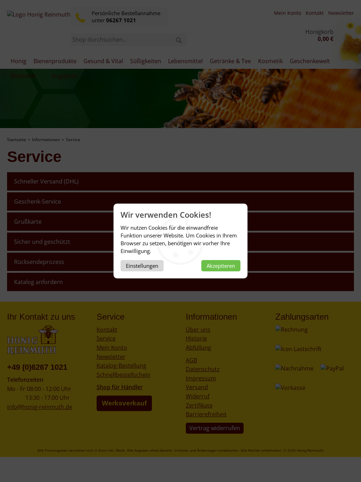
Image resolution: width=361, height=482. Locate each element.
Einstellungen (142, 265)
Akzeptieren (221, 265)
